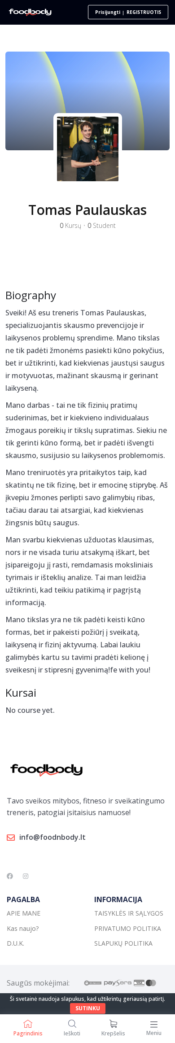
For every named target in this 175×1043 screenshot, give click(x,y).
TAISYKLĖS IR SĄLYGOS (128, 913)
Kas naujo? (23, 928)
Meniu (154, 1033)
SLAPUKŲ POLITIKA (123, 943)
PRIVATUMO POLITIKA (127, 928)
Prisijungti (107, 12)
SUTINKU (87, 1008)
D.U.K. (15, 943)
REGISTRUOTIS (144, 12)
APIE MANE (23, 913)
